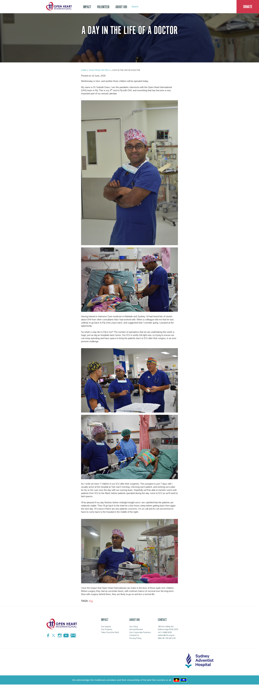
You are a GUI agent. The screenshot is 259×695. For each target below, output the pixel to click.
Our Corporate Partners (140, 632)
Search (135, 6)
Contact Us (134, 635)
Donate (247, 6)
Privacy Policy (135, 638)
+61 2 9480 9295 (165, 632)
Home (83, 70)
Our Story (133, 626)
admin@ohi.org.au (166, 635)
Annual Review (136, 629)
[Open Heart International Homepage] (58, 6)
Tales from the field (99, 70)
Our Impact (106, 626)
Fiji (91, 601)
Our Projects (106, 629)
